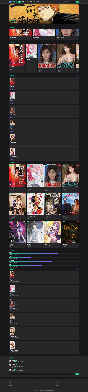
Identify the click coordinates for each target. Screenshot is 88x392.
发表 (77, 374)
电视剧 (27, 1)
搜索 (77, 1)
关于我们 (10, 382)
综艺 (31, 1)
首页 (19, 1)
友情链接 (10, 385)
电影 (23, 1)
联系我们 (10, 384)
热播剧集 (57, 384)
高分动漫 (57, 385)
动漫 (34, 1)
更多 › (77, 42)
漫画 (38, 1)
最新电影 (57, 382)
